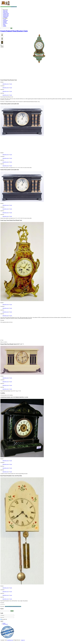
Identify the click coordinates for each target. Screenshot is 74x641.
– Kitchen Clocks (6, 14)
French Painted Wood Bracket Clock (14, 31)
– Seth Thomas (5, 20)
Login (11, 83)
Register (4, 623)
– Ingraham (5, 22)
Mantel (14, 606)
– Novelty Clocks (6, 15)
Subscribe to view (6, 83)
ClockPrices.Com (14, 6)
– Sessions (4, 26)
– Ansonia (4, 19)
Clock (9, 606)
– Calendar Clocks (6, 13)
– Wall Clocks (5, 11)
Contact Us (23, 640)
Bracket (6, 606)
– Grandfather (5, 17)
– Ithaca (4, 24)
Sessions (19, 606)
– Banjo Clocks (5, 12)
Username (2, 615)
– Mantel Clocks (5, 16)
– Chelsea (4, 25)
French (12, 606)
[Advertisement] (32, 70)
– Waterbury (5, 21)
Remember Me (4, 619)
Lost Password (5, 624)
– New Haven (5, 23)
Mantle (17, 606)
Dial (10, 606)
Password (2, 617)
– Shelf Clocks (5, 10)
